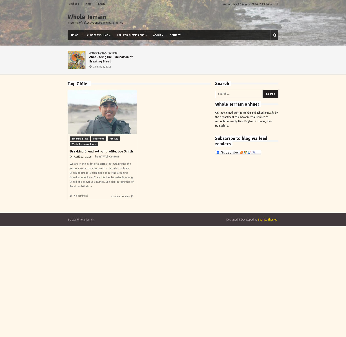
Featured (112, 52)
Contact (175, 35)
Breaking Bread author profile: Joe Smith (101, 151)
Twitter (88, 3)
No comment (81, 195)
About (157, 35)
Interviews (99, 138)
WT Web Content (109, 156)
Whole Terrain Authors (84, 144)
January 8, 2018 (102, 66)
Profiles (113, 138)
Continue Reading (121, 196)
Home (74, 35)
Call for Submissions (130, 35)
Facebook (73, 3)
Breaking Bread (97, 52)
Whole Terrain (87, 17)
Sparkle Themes (267, 219)
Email (101, 3)
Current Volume (97, 35)
